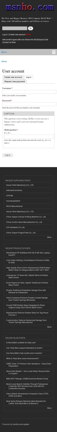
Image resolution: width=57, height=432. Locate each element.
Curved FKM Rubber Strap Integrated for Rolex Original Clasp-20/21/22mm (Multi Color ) (25, 306)
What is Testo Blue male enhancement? (22, 358)
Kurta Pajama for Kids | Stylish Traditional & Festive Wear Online (27, 283)
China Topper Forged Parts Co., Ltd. (21, 232)
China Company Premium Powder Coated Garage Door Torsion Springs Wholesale (27, 298)
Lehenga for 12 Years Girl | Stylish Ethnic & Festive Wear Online (27, 276)
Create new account (17, 34)
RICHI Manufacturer (14, 206)
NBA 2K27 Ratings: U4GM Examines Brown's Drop (27, 378)
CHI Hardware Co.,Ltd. (15, 227)
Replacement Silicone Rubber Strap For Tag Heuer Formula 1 (27, 313)
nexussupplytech (13, 200)
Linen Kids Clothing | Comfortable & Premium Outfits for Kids (27, 261)
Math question (11, 129)
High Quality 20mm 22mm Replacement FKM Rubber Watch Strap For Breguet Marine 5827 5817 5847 (28, 268)
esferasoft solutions (14, 190)
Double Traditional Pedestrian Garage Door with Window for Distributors (26, 291)
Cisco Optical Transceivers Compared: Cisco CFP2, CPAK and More (27, 394)
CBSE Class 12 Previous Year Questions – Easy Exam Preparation (28, 364)
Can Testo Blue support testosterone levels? (24, 347)
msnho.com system (21, 424)
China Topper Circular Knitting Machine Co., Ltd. (26, 216)
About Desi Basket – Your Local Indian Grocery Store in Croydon (28, 372)
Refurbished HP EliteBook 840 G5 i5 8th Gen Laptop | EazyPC (28, 253)
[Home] (28, 7)
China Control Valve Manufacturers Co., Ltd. (24, 222)
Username (7, 88)
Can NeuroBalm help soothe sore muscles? (24, 353)
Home (4, 61)
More (49, 237)
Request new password (14, 81)
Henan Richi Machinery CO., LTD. (20, 185)
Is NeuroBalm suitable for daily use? (21, 342)
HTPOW (9, 195)
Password (7, 100)
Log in (4, 34)
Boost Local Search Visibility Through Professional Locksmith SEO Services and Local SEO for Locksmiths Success (27, 386)
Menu (4, 52)
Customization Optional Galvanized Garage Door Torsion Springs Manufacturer (26, 321)
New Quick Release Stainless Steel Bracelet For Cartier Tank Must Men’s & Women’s (26, 402)
